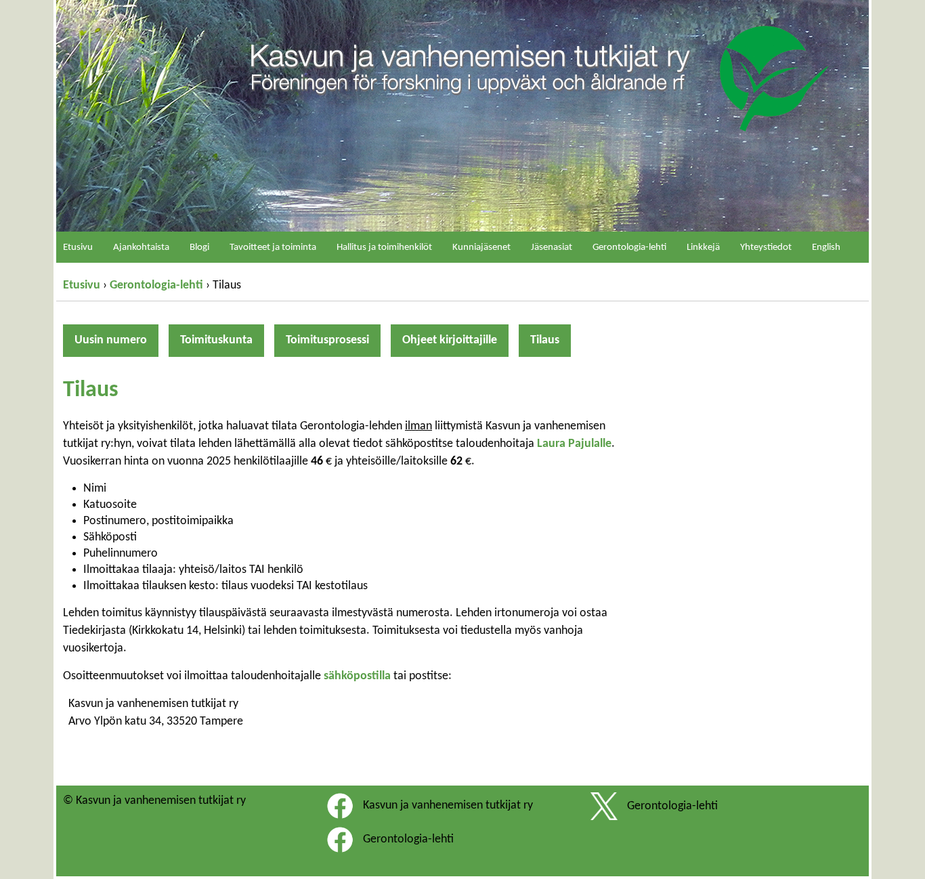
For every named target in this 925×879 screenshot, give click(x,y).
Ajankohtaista (141, 247)
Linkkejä (703, 247)
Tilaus (544, 340)
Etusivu (81, 285)
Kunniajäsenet (481, 247)
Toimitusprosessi (327, 340)
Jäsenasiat (551, 247)
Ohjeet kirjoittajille (449, 340)
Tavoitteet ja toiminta (273, 247)
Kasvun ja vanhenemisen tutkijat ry (448, 805)
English (826, 247)
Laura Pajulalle (574, 443)
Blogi (199, 247)
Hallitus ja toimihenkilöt (384, 247)
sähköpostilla (357, 676)
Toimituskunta (216, 340)
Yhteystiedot (766, 247)
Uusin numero (110, 340)
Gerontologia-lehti (156, 285)
